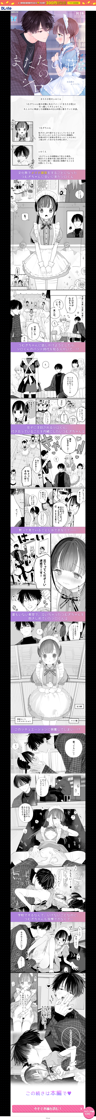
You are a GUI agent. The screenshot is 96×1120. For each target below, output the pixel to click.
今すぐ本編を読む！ (48, 1108)
